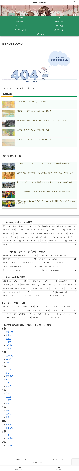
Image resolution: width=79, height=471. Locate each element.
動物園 (18, 233)
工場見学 (7, 241)
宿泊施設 (7, 233)
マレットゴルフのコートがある (16, 292)
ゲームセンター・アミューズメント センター (40, 233)
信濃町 (8, 386)
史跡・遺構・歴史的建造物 (44, 226)
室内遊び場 (9, 230)
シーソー (53, 314)
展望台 (72, 241)
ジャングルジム (9, 314)
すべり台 (9, 306)
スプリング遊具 (26, 306)
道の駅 (71, 230)
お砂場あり (30, 310)
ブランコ (42, 306)
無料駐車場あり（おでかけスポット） (19, 255)
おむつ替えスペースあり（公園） (42, 281)
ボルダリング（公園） (12, 310)
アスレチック (57, 306)
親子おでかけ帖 (39, 3)
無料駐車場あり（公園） (14, 281)
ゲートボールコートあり (43, 292)
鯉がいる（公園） (40, 288)
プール (17, 241)
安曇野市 (9, 332)
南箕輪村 (9, 438)
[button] (73, 340)
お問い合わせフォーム (59, 459)
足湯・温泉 (23, 230)
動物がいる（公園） (14, 295)
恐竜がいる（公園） (64, 295)
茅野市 (8, 400)
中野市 (8, 417)
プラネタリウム (59, 237)
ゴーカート (65, 317)
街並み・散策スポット (22, 226)
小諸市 (8, 362)
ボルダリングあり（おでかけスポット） (57, 266)
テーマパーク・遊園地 (40, 230)
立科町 (8, 393)
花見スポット (58, 230)
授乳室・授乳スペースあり (19, 259)
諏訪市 (8, 380)
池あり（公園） (49, 285)
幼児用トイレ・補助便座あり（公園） (16, 288)
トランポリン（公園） (17, 317)
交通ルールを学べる (39, 295)
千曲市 (8, 397)
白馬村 (8, 424)
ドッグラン (70, 288)
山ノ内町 (9, 445)
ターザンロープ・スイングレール (63, 310)
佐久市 (8, 370)
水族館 (72, 233)
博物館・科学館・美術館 (66, 226)
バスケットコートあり (67, 285)
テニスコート (56, 288)
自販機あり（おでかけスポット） (57, 259)
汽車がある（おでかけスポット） (58, 270)
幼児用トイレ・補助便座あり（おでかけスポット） (24, 262)
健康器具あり (25, 314)
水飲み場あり (67, 281)
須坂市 (8, 383)
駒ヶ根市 (9, 359)
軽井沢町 (9, 356)
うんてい (43, 310)
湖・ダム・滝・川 (25, 237)
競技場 (52, 241)
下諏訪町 (9, 376)
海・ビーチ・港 (9, 237)
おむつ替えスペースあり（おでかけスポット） (57, 255)
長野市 (8, 411)
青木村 (8, 335)
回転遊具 (43, 317)
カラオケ (62, 241)
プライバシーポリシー (20, 459)
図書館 (39, 244)
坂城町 (8, 373)
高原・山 (62, 233)
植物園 (72, 237)
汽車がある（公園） (66, 292)
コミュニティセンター (31, 241)
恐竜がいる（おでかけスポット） (20, 270)
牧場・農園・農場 (42, 237)
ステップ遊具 (39, 314)
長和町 (8, 414)
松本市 (8, 435)
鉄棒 (71, 306)
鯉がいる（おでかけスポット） (19, 266)
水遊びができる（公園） (30, 285)
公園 (7, 226)
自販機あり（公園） (11, 285)
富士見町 (9, 428)
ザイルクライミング (68, 314)
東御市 (8, 403)
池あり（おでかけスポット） (61, 262)
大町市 (8, 349)
